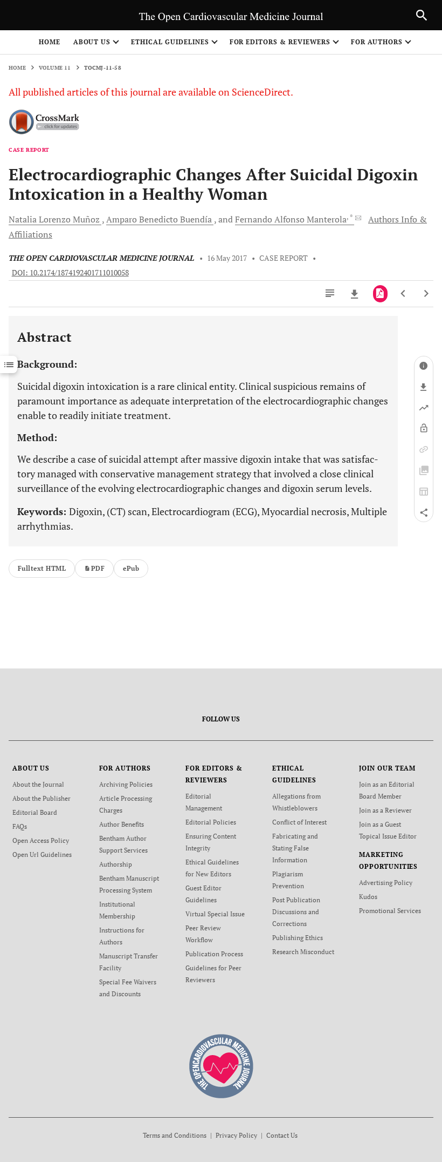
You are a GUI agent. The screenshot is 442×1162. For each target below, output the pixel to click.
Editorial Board (34, 812)
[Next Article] (426, 293)
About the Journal (38, 784)
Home (49, 42)
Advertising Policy (385, 883)
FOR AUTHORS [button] (377, 42)
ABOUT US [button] (92, 42)
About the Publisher (41, 798)
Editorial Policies (210, 822)
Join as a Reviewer (385, 810)
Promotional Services (390, 911)
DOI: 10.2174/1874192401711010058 (70, 273)
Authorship (115, 864)
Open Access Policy (40, 840)
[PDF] (380, 293)
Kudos (368, 897)
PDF (98, 568)
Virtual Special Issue (215, 914)
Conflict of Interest (299, 822)
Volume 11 (55, 67)
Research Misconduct (303, 952)
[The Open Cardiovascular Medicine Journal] (221, 1066)
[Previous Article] (403, 293)
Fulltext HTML (42, 568)
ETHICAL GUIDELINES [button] (170, 42)
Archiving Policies (126, 784)
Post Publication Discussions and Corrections (296, 912)
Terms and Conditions (174, 1135)
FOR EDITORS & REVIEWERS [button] (280, 42)
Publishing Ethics (297, 938)
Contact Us (282, 1135)
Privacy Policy (236, 1135)
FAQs (19, 826)
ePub (131, 568)
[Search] (421, 15)
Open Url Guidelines (42, 854)
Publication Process (214, 954)
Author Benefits (121, 824)
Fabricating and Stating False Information (295, 848)
